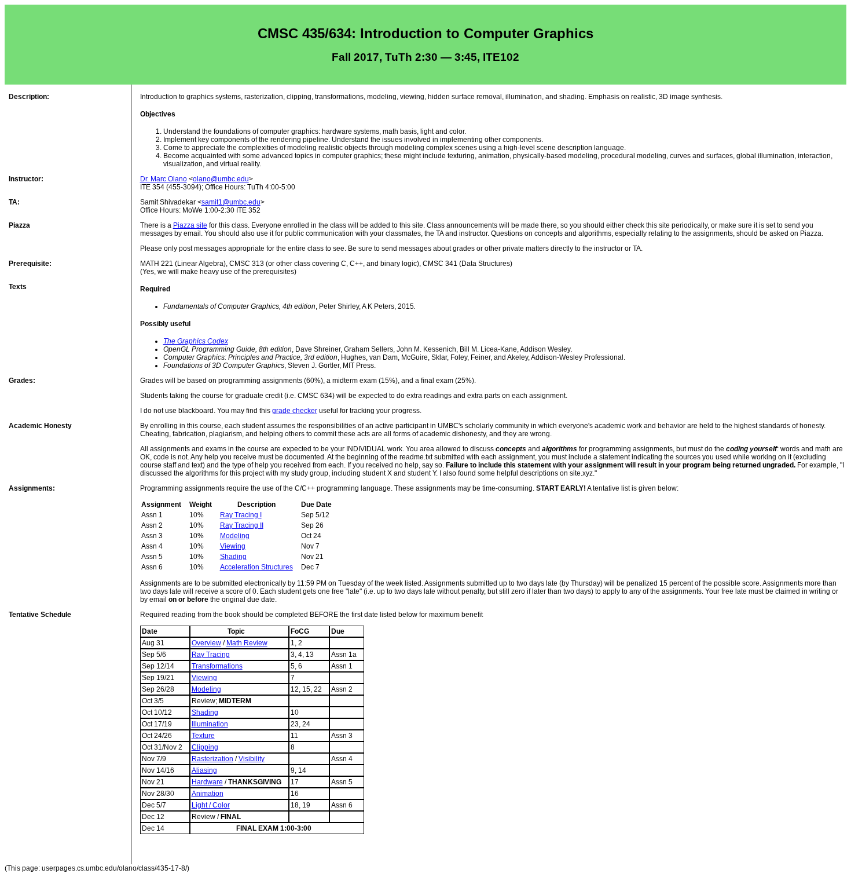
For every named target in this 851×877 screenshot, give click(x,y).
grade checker (294, 411)
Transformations (217, 666)
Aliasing (204, 770)
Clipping (205, 747)
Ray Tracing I (241, 515)
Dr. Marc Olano (163, 179)
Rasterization (212, 759)
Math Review (246, 643)
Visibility (252, 759)
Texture (203, 736)
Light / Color (211, 805)
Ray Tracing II (241, 525)
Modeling (235, 536)
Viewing (232, 546)
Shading (233, 557)
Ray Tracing (211, 655)
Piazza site (190, 225)
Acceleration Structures (256, 567)
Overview (206, 643)
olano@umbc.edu (221, 179)
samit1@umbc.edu (231, 202)
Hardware (207, 782)
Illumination (210, 724)
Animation (207, 794)
